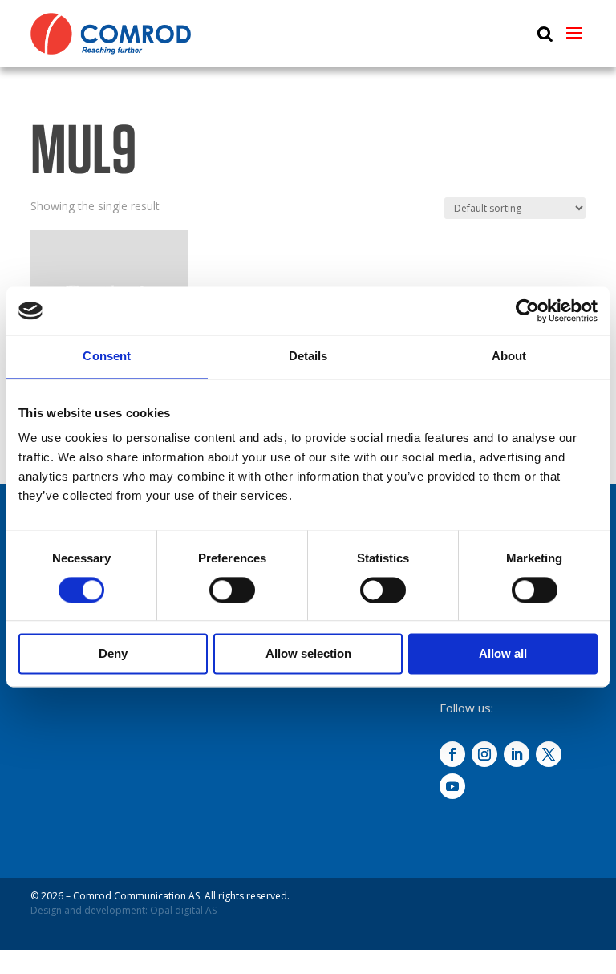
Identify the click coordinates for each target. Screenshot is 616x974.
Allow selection (308, 654)
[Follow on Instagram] (484, 754)
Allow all (503, 654)
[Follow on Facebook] (452, 754)
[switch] (232, 590)
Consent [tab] (107, 356)
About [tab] (509, 356)
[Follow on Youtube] (452, 786)
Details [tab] (308, 356)
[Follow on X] (548, 754)
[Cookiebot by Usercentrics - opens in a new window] (527, 310)
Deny (113, 654)
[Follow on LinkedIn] (516, 754)
